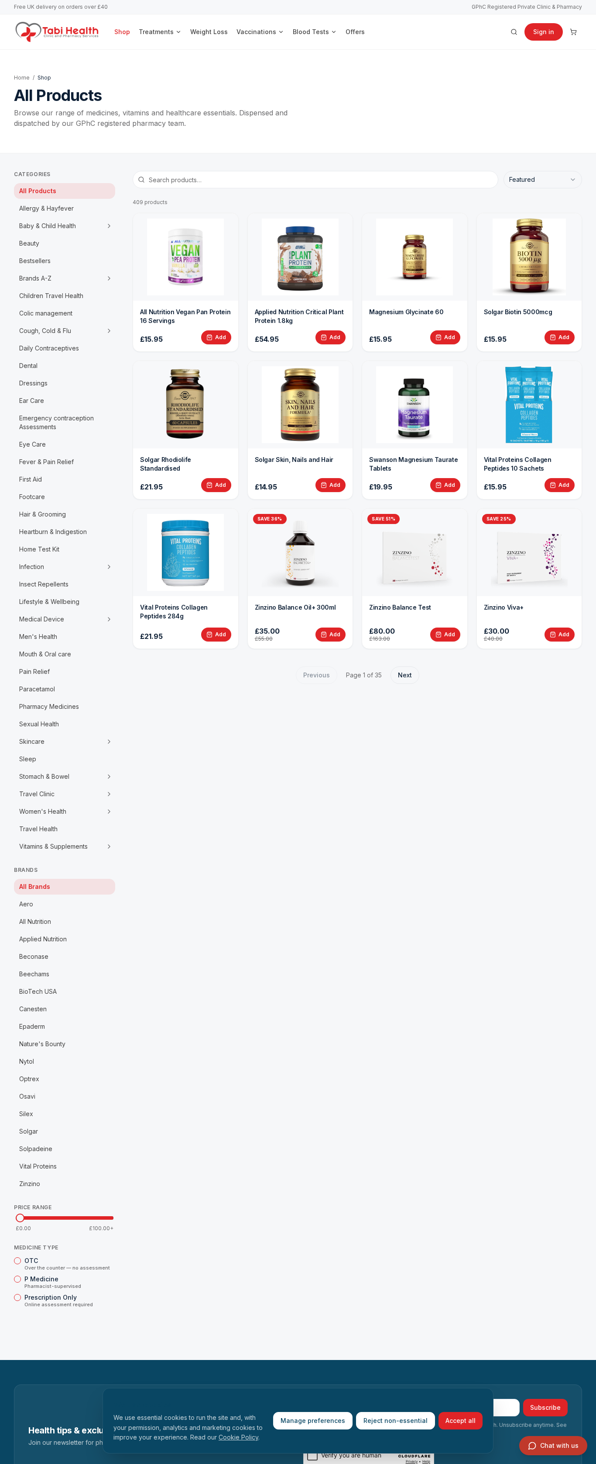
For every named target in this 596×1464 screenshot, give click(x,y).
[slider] (20, 1218)
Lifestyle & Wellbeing (49, 601)
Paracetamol (37, 689)
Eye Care (32, 444)
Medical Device (41, 619)
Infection (31, 566)
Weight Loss (209, 31)
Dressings (33, 383)
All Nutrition (35, 921)
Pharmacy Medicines (49, 706)
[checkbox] (17, 1260)
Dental (28, 365)
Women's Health (42, 811)
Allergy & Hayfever (46, 208)
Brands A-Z (35, 278)
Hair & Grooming (42, 514)
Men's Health (38, 636)
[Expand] (109, 226)
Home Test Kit (39, 549)
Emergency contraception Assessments (56, 422)
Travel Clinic (37, 794)
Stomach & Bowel (44, 776)
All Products (37, 190)
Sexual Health (39, 724)
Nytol (26, 1061)
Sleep (27, 759)
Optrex (29, 1078)
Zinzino (29, 1183)
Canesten (33, 1009)
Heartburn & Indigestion (53, 531)
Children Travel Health (51, 295)
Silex (26, 1113)
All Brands (34, 886)
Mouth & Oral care (45, 654)
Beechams (34, 974)
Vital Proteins (38, 1166)
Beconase (33, 956)
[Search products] (514, 32)
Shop (122, 31)
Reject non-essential (395, 1420)
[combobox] (543, 179)
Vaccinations (256, 31)
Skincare (32, 741)
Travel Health (38, 829)
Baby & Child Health (47, 225)
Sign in (543, 31)
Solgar (28, 1131)
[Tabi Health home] (57, 31)
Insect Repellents (44, 584)
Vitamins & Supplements (53, 846)
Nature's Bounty (42, 1044)
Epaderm (32, 1026)
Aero (26, 904)
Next (405, 675)
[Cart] (573, 32)
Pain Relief (34, 671)
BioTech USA (38, 991)
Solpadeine (35, 1148)
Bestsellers (35, 260)
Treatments (156, 31)
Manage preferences (313, 1420)
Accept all (460, 1420)
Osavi (27, 1096)
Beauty (29, 243)
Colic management (45, 313)
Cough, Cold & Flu (45, 330)
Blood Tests (311, 31)
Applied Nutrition (43, 939)
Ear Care (31, 400)
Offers (355, 31)
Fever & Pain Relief (46, 461)
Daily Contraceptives (49, 348)
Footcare (32, 496)
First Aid (30, 479)
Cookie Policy (238, 1437)
